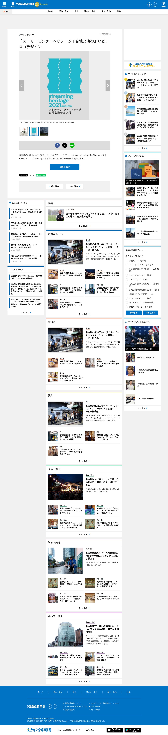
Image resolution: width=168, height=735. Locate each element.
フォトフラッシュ (27, 34)
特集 (119, 11)
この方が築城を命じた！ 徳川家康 (144, 285)
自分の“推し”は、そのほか (140, 306)
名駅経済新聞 (22, 4)
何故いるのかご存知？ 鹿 (141, 294)
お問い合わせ (95, 706)
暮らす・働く (89, 11)
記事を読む (65, 166)
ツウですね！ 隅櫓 (138, 279)
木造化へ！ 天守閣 (137, 261)
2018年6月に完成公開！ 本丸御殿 (144, 270)
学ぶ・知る (106, 11)
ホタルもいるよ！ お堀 (140, 298)
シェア (32, 175)
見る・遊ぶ (63, 11)
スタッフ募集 (95, 710)
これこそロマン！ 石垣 (140, 275)
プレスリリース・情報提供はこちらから (104, 703)
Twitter (155, 4)
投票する (133, 313)
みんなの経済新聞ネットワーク (39, 730)
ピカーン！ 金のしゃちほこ (141, 265)
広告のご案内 (69, 710)
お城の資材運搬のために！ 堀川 (144, 290)
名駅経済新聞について (73, 703)
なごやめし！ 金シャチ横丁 (142, 302)
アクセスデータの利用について (76, 706)
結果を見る (150, 313)
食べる (50, 11)
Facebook (149, 4)
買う (76, 11)
